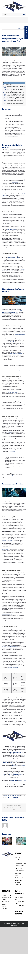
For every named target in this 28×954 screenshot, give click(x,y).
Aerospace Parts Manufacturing (21, 864)
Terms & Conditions (18, 883)
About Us (17, 857)
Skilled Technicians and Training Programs (16, 102)
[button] (3, 841)
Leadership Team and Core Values (15, 91)
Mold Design (5, 901)
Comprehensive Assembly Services (13, 99)
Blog (9, 797)
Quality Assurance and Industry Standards (16, 95)
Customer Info (19, 878)
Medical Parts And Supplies (20, 870)
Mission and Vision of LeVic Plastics (15, 89)
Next (24, 28)
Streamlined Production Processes (15, 103)
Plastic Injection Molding (6, 898)
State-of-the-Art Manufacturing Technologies (16, 94)
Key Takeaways (8, 84)
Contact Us (18, 873)
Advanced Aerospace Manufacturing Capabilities (15, 92)
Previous (20, 28)
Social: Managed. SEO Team (11, 795)
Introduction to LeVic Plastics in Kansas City (15, 86)
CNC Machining (6, 908)
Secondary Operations (5, 905)
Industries (18, 860)
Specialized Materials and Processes (15, 97)
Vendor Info (18, 880)
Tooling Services (6, 895)
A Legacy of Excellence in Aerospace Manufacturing (16, 87)
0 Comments (15, 797)
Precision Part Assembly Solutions (15, 100)
